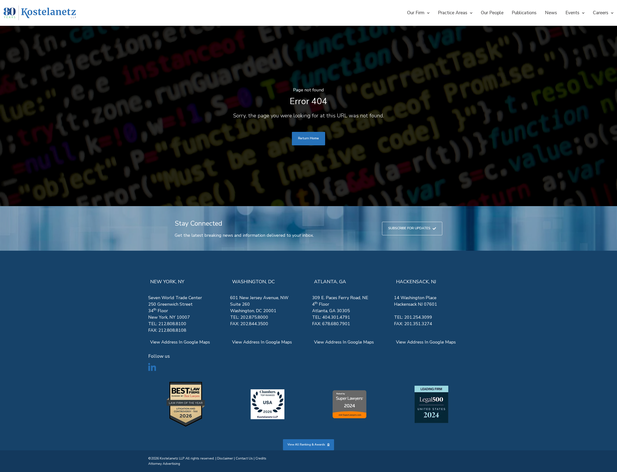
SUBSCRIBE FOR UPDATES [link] (409, 228)
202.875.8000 (254, 317)
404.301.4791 (336, 317)
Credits (260, 458)
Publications (524, 13)
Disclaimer (225, 458)
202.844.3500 (254, 324)
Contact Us (244, 458)
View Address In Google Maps (180, 342)
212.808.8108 (172, 330)
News (551, 13)
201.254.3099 (418, 317)
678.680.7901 (336, 324)
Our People (492, 13)
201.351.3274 (418, 324)
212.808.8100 (172, 324)
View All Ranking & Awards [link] (306, 444)
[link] (40, 13)
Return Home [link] (308, 138)
